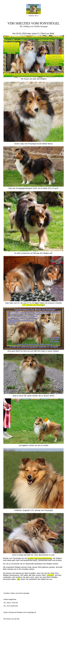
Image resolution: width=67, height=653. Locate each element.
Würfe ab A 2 (33, 15)
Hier (18, 579)
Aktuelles (50, 575)
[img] (33, 9)
